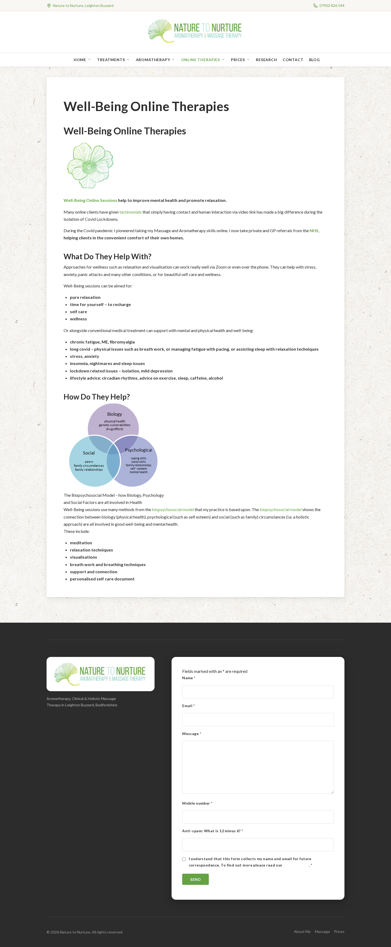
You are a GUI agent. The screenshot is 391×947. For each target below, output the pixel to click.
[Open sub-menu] (90, 59)
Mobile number (197, 803)
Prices (238, 59)
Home (80, 59)
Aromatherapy (153, 59)
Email (188, 705)
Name (189, 678)
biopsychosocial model (173, 509)
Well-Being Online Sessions (90, 200)
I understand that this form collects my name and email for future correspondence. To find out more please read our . (250, 861)
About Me (302, 931)
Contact (293, 59)
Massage (322, 931)
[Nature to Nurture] (195, 42)
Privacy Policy (296, 865)
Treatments (111, 59)
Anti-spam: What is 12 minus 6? (212, 831)
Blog (314, 59)
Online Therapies (200, 59)
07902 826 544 (331, 5)
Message (191, 733)
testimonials (130, 211)
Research (266, 59)
